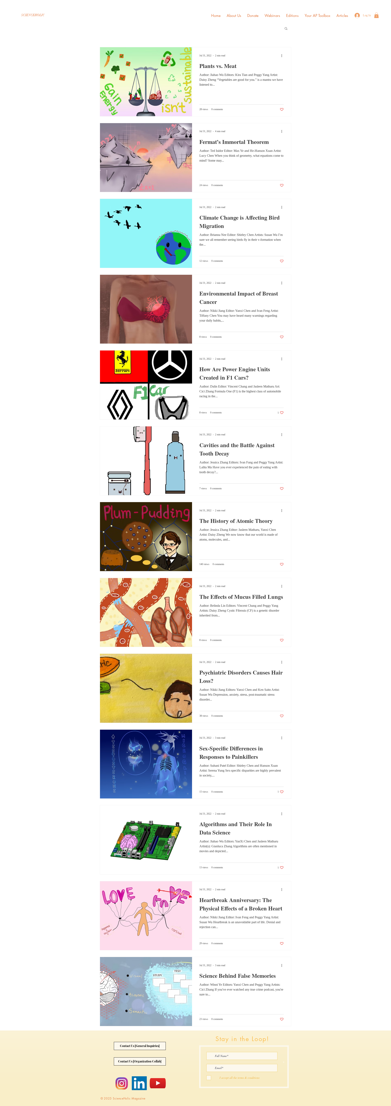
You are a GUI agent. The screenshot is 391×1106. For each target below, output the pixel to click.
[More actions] (283, 55)
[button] (376, 15)
